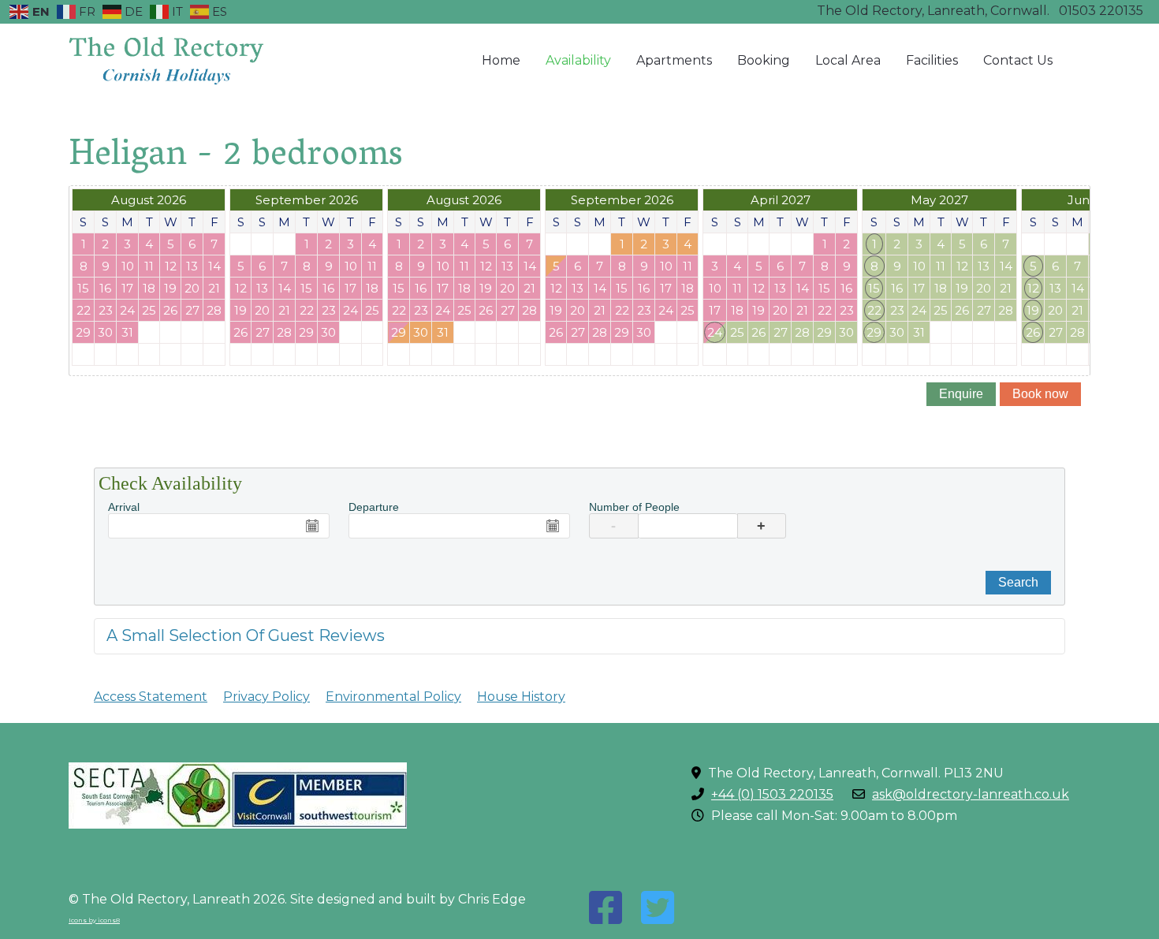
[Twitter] (657, 908)
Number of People (634, 507)
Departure (373, 507)
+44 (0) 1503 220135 (772, 794)
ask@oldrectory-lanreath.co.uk (970, 794)
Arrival (124, 507)
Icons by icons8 (94, 920)
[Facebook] (605, 908)
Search (1018, 582)
